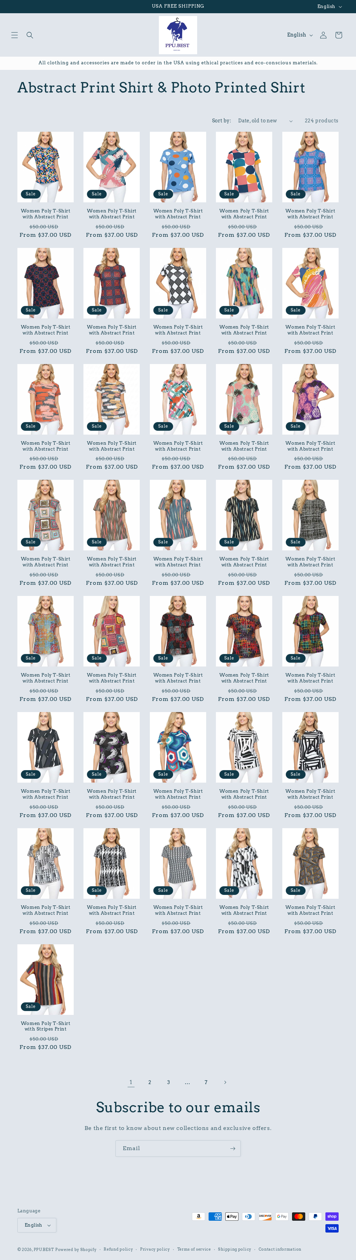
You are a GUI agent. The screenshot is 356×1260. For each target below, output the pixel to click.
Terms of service (194, 1249)
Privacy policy (155, 1249)
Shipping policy (234, 1249)
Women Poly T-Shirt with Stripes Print (46, 1026)
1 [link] (131, 1082)
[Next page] (225, 1082)
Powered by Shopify (76, 1249)
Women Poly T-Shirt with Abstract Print (46, 213)
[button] (14, 35)
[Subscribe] (232, 1148)
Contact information (280, 1249)
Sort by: (221, 120)
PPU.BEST (44, 1249)
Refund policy (118, 1249)
